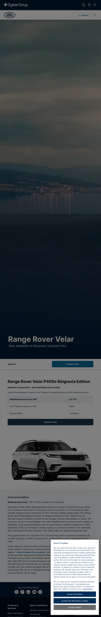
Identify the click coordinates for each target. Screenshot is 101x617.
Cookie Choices (74, 607)
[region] (74, 577)
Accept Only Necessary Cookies (74, 601)
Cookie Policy (87, 589)
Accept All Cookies (75, 594)
